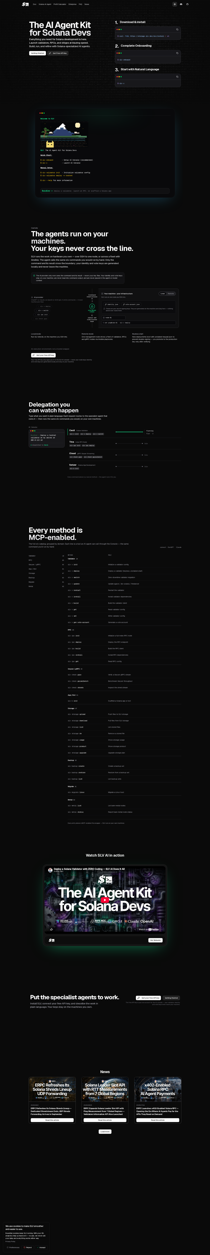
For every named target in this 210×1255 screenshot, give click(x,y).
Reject (29, 1247)
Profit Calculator (60, 4)
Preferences (14, 1247)
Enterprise (72, 4)
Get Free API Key (60, 53)
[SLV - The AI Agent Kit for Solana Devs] (51, 940)
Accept (42, 1247)
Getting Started (37, 53)
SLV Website (155, 940)
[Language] (175, 4)
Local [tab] (163, 294)
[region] (105, 150)
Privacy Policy (10, 1241)
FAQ (80, 4)
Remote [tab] (171, 294)
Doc (34, 4)
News (87, 4)
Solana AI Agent (45, 4)
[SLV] (25, 4)
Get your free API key (45, 355)
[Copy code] (177, 29)
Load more (105, 1132)
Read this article (52, 1120)
